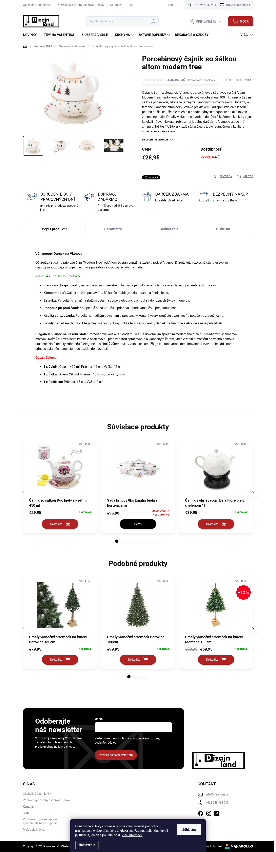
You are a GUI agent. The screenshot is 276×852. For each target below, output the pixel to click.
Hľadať (153, 21)
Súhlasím (189, 830)
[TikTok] (217, 813)
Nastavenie (87, 845)
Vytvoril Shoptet (211, 846)
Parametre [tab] (113, 229)
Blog (130, 4)
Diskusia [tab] (223, 229)
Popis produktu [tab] (54, 229)
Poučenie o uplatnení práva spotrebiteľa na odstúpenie (40, 821)
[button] (117, 541)
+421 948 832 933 (217, 802)
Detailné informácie (155, 139)
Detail (138, 524)
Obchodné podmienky (37, 4)
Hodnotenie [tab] (168, 229)
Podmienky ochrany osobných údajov (80, 4)
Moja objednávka (34, 829)
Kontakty (116, 4)
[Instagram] (209, 813)
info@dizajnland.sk (218, 794)
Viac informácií (132, 835)
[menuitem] (31, 35)
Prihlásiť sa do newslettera (116, 755)
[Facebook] (201, 813)
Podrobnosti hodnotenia (201, 80)
